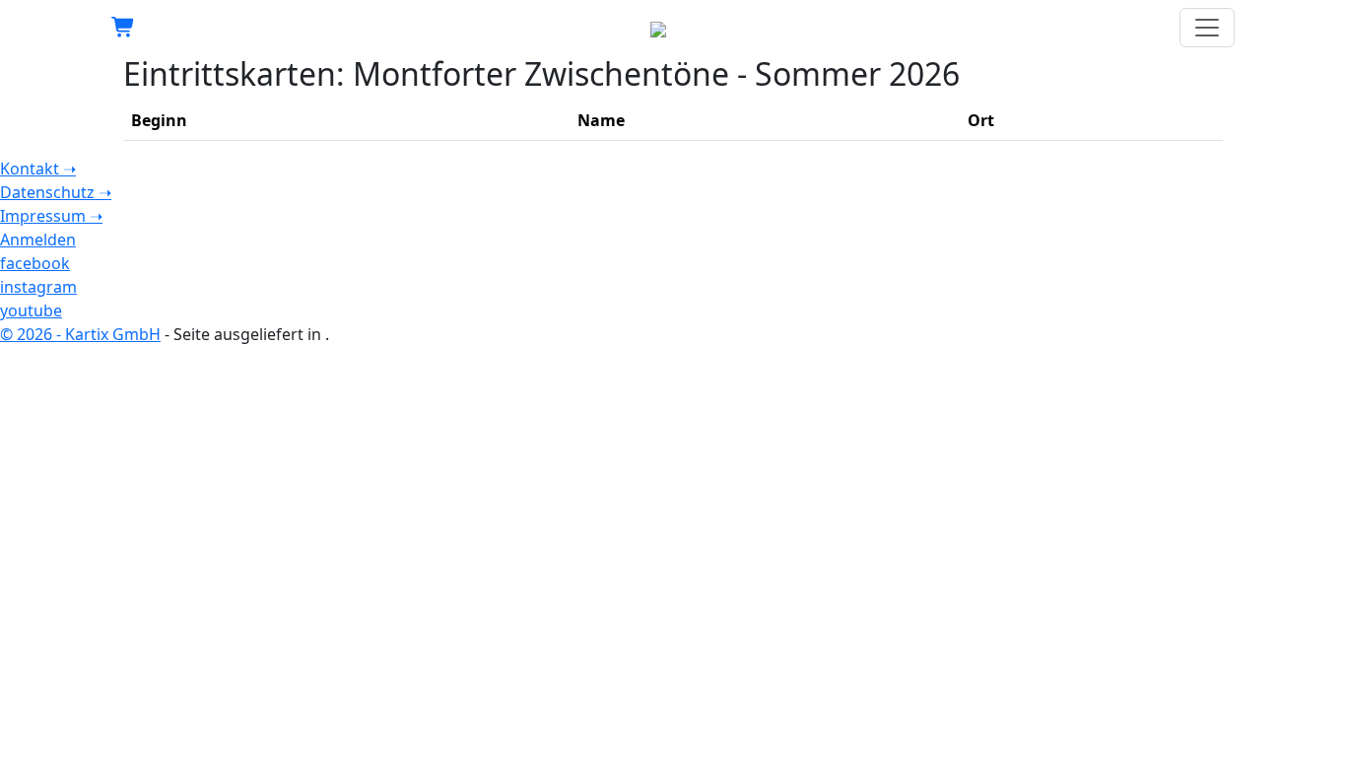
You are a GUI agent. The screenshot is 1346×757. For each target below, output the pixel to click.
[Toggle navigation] (1207, 27)
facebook (35, 263)
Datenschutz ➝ (55, 192)
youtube (31, 310)
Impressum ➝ (51, 216)
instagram (38, 287)
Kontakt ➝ (38, 168)
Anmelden (38, 239)
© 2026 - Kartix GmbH (80, 334)
